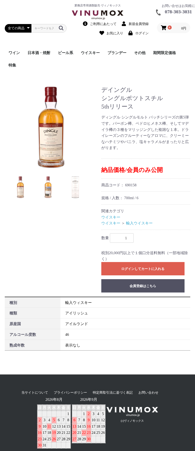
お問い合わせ (148, 392)
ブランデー (117, 53)
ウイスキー (90, 53)
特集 (12, 65)
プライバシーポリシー (70, 392)
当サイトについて (34, 392)
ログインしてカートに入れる (143, 269)
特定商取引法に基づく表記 (113, 392)
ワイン (14, 53)
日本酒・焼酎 (39, 53)
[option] (51, 127)
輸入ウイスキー (139, 223)
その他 (140, 53)
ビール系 (65, 53)
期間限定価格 (164, 53)
